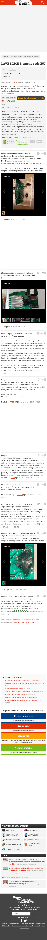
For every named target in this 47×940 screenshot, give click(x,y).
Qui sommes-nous (14, 924)
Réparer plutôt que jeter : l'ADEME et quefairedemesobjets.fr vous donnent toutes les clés (27, 861)
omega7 (10, 611)
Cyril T (5, 590)
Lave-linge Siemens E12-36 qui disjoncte (17, 697)
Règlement (29, 926)
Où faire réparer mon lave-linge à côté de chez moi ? (22, 680)
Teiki (4, 219)
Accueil (23, 2)
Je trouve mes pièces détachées (23, 721)
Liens (4, 877)
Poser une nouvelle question (23, 622)
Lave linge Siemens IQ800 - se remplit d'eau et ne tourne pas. (24, 683)
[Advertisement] (23, 29)
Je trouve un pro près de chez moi (23, 730)
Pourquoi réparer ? (37, 870)
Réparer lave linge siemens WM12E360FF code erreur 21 (22, 700)
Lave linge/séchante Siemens (14, 689)
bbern (5, 101)
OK (33, 913)
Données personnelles (19, 926)
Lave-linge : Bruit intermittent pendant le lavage (20, 692)
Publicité (37, 926)
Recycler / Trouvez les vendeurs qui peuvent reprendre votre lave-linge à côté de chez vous (23, 741)
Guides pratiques (22, 864)
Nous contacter (24, 928)
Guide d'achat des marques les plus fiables (23, 752)
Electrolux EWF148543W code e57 (16, 694)
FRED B (13, 402)
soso (15, 82)
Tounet (35, 524)
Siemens (13, 70)
